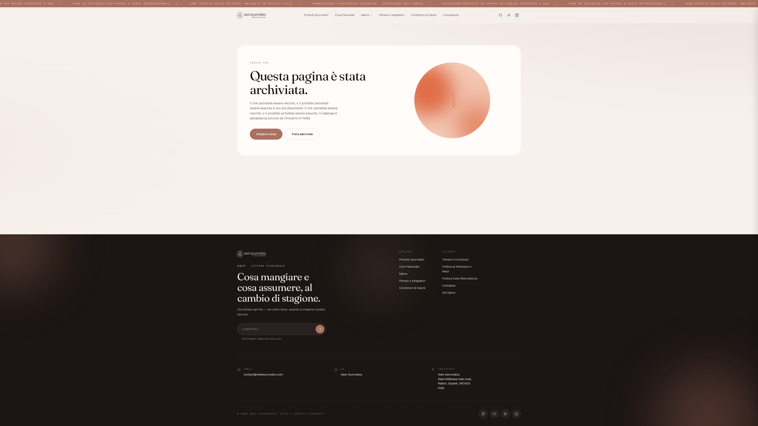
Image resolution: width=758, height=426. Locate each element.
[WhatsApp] (505, 413)
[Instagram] (483, 413)
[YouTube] (494, 413)
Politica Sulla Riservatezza (459, 278)
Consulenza (451, 15)
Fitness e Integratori (391, 15)
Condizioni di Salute (423, 15)
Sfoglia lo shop (266, 134)
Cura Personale (345, 15)
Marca (365, 15)
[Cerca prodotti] (500, 15)
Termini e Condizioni (455, 259)
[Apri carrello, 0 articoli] (517, 15)
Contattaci (449, 285)
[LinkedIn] (516, 413)
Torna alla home (302, 134)
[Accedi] (509, 15)
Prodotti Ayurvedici (316, 15)
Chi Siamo (448, 292)
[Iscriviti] (320, 329)
